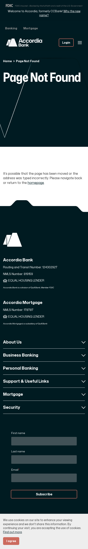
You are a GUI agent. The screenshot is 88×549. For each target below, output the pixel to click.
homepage (36, 182)
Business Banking (20, 355)
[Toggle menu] (80, 42)
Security (11, 407)
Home (7, 61)
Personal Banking (20, 368)
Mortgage (30, 28)
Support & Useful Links (26, 381)
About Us (12, 342)
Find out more (12, 532)
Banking (11, 28)
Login (66, 42)
